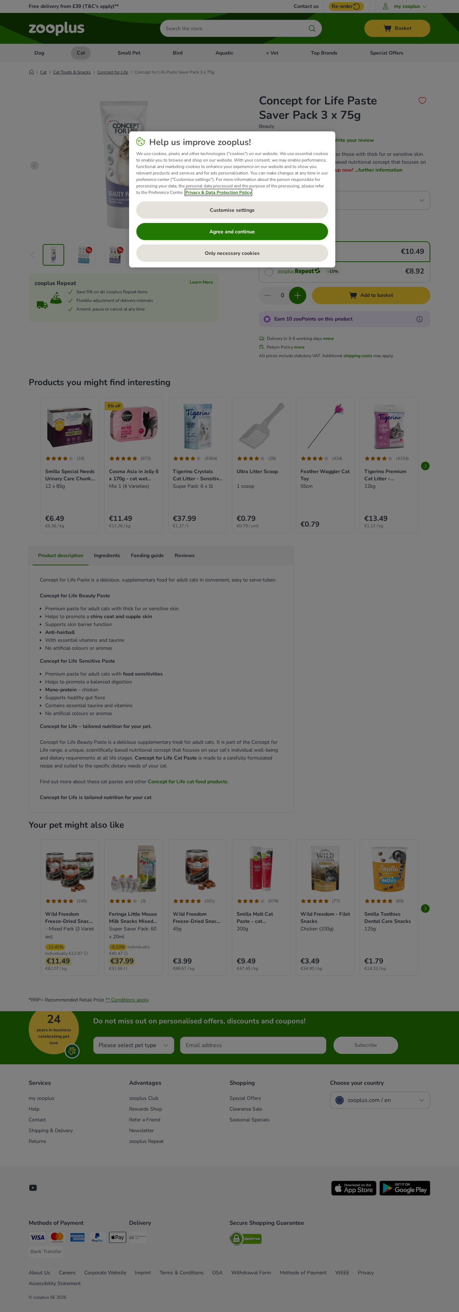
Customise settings (232, 210)
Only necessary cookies (232, 253)
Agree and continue (232, 231)
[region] (232, 199)
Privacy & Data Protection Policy (218, 192)
